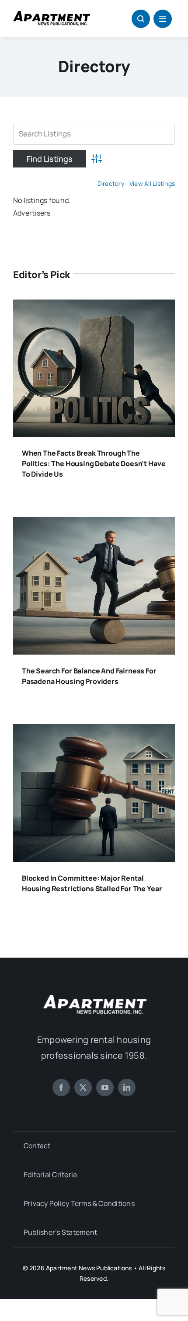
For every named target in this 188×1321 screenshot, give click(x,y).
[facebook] (61, 1087)
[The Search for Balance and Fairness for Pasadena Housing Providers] (94, 523)
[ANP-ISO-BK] (51, 14)
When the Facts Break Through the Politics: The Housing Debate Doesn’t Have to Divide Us (93, 463)
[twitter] (83, 1087)
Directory (110, 183)
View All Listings (152, 183)
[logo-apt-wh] (94, 996)
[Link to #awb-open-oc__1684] (162, 19)
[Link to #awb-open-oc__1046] (141, 19)
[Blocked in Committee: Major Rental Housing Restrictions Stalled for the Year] (94, 730)
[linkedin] (127, 1087)
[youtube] (105, 1087)
